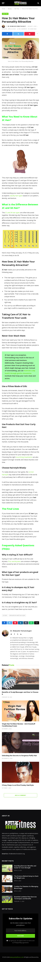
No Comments (23, 29)
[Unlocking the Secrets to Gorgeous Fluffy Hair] (20, 742)
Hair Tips (5, 14)
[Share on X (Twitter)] (18, 34)
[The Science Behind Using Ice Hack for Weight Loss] (7, 878)
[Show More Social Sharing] (37, 34)
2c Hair (5, 615)
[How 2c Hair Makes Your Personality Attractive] (20, 58)
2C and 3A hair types (12, 213)
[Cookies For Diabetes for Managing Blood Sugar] (7, 889)
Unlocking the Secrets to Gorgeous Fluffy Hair (19, 755)
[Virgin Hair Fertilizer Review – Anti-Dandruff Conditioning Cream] (20, 710)
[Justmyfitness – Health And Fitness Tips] (20, 3)
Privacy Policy (18, 942)
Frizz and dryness (14, 561)
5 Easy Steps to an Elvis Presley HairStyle (18, 785)
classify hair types (16, 196)
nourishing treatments (24, 457)
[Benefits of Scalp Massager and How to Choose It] (20, 679)
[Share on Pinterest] (29, 34)
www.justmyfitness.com (17, 957)
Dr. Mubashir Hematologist (17, 26)
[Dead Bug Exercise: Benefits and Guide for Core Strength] (7, 868)
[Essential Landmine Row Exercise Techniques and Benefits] (7, 899)
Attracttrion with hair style (17, 615)
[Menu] (3, 3)
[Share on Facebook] (7, 34)
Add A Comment (20, 795)
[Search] (38, 3)
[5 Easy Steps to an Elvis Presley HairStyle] (20, 772)
